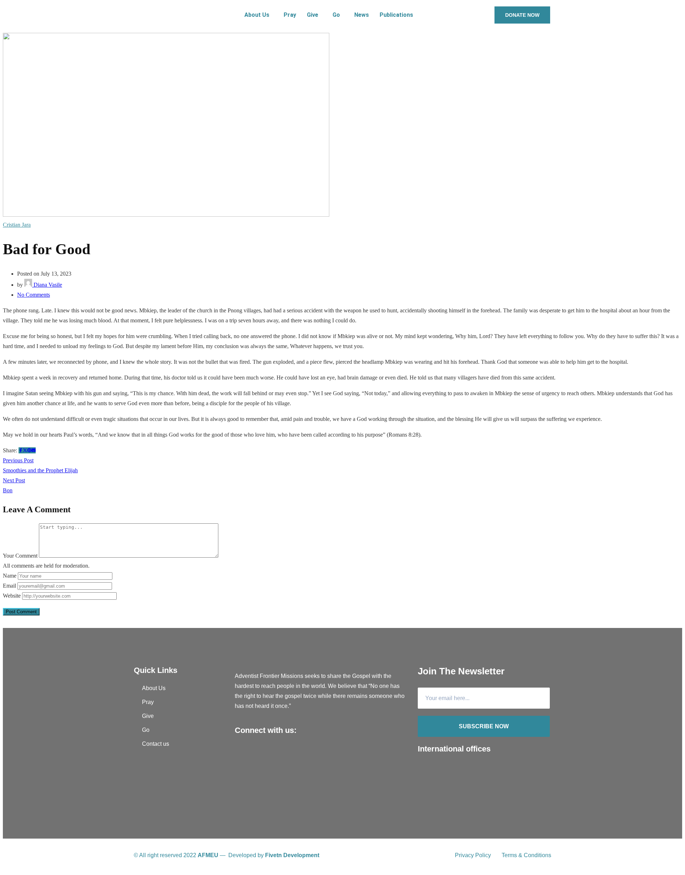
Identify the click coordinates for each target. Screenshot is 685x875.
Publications (396, 14)
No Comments (33, 295)
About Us (256, 14)
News (361, 14)
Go (336, 14)
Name (9, 576)
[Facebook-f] (242, 753)
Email (9, 586)
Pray (290, 14)
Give (312, 14)
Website (12, 596)
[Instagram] (270, 753)
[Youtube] (256, 753)
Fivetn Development (292, 855)
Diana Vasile (47, 285)
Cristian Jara (17, 225)
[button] (258, 15)
